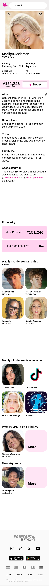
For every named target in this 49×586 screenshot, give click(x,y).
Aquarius (31, 66)
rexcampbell (11, 177)
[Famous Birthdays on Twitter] (28, 548)
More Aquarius (11, 463)
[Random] (40, 14)
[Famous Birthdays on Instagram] (11, 548)
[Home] (24, 538)
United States (9, 73)
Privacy (30, 575)
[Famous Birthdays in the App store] (16, 558)
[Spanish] (8, 567)
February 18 (9, 66)
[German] (41, 567)
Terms (40, 575)
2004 (20, 66)
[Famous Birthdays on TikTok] (19, 548)
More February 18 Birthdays (20, 426)
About (8, 575)
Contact (19, 575)
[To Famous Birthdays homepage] (4, 5)
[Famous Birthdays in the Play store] (33, 558)
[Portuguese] (16, 567)
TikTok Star (8, 57)
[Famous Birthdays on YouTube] (37, 548)
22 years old (33, 73)
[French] (24, 567)
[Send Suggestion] (46, 95)
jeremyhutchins (35, 177)
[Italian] (33, 567)
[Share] (8, 14)
